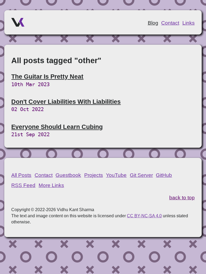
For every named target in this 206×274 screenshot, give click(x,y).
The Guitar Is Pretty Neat (47, 76)
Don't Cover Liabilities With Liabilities (66, 101)
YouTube (116, 175)
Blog (153, 23)
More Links (51, 185)
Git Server (141, 175)
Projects (93, 175)
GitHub (164, 175)
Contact (170, 23)
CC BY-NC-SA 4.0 (144, 215)
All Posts (21, 175)
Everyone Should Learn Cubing (57, 126)
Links (188, 23)
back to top (182, 197)
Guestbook (68, 175)
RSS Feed (23, 185)
